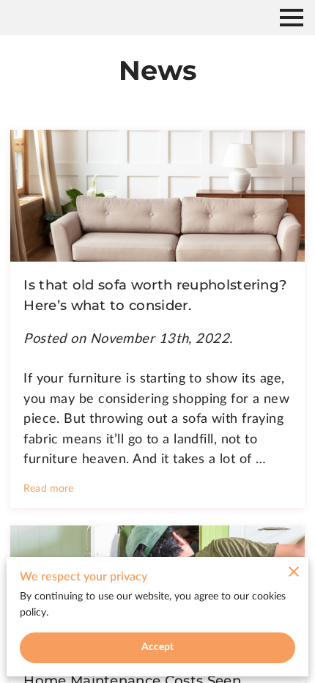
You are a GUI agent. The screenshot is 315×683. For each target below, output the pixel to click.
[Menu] (291, 17)
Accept (157, 647)
